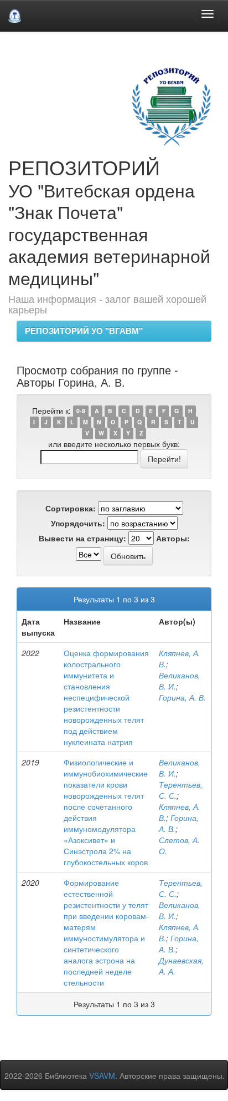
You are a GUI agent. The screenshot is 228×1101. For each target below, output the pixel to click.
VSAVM (102, 1075)
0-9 (80, 411)
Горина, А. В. (182, 697)
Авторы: (173, 538)
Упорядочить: (78, 523)
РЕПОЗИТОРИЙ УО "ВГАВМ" (84, 330)
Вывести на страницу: (82, 538)
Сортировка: (70, 508)
